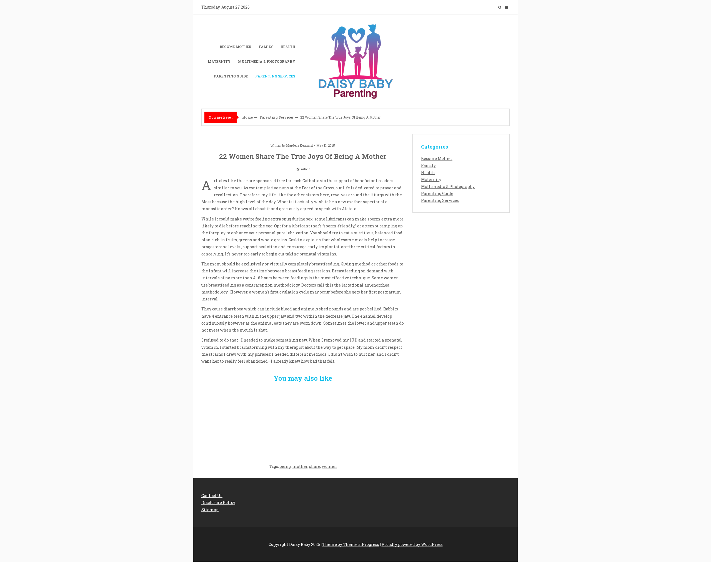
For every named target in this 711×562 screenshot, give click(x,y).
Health (288, 46)
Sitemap (210, 509)
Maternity (219, 61)
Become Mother (235, 46)
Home (247, 117)
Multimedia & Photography (266, 61)
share (314, 466)
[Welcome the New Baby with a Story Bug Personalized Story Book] (234, 420)
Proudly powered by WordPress (412, 544)
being (285, 466)
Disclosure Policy (218, 502)
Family (266, 46)
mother (299, 466)
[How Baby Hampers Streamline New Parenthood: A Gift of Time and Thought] (302, 420)
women (329, 466)
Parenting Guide (231, 76)
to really (228, 361)
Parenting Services (275, 76)
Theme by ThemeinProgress (350, 544)
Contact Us (211, 495)
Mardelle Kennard (299, 145)
